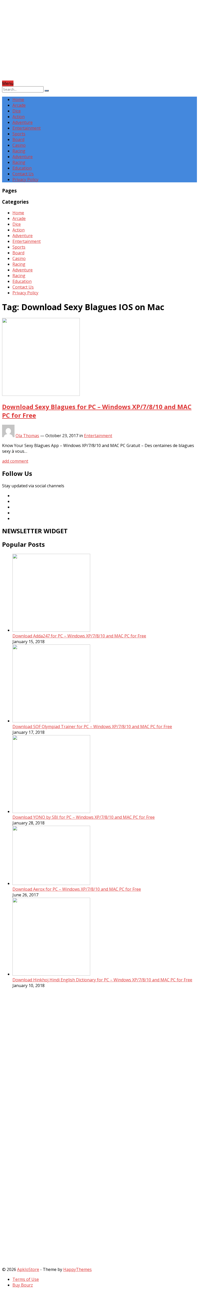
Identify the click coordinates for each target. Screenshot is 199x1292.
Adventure (22, 122)
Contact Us (23, 174)
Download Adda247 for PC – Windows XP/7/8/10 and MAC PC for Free (79, 636)
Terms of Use (25, 1279)
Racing (18, 151)
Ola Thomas (27, 435)
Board (18, 139)
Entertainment (26, 128)
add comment (15, 461)
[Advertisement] (99, 44)
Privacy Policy (25, 179)
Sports (18, 134)
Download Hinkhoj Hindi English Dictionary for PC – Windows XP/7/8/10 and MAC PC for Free (102, 980)
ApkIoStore (28, 1269)
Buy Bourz (22, 1285)
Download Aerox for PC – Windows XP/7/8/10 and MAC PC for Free (76, 889)
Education (22, 168)
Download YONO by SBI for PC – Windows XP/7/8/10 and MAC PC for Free (83, 817)
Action (18, 116)
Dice (16, 111)
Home (18, 99)
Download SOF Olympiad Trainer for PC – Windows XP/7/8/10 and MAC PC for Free (92, 726)
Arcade (19, 105)
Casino (19, 145)
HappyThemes (77, 1269)
